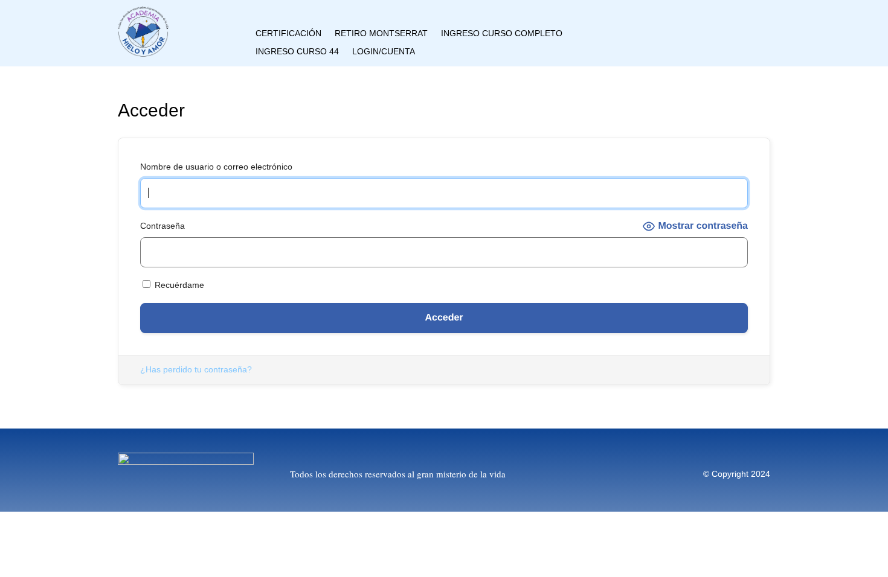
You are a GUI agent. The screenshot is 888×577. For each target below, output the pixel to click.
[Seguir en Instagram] (678, 24)
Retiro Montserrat (381, 33)
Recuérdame (178, 285)
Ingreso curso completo (501, 33)
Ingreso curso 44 (297, 51)
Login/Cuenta (383, 51)
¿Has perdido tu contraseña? (196, 369)
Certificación (288, 33)
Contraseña (162, 226)
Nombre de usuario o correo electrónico (216, 166)
